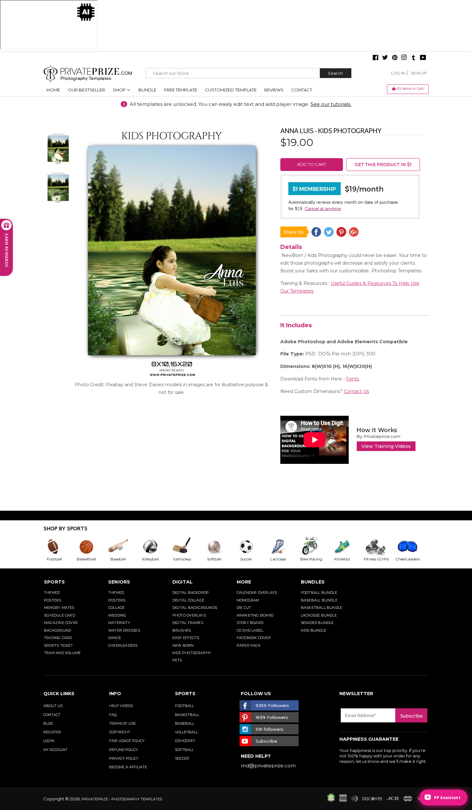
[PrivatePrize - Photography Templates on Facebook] (375, 58)
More (244, 582)
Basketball (187, 714)
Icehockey (185, 740)
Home (53, 89)
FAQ (113, 714)
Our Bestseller (86, 89)
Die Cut (244, 607)
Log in (398, 73)
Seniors (119, 582)
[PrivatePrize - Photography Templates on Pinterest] (395, 58)
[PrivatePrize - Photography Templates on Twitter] (385, 58)
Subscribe (411, 715)
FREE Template (180, 89)
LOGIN (48, 740)
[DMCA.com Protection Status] (331, 800)
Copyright (119, 732)
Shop (120, 89)
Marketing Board (255, 615)
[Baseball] (123, 547)
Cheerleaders (123, 645)
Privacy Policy (123, 758)
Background (57, 630)
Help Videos (121, 705)
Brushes (181, 630)
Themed (52, 592)
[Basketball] (91, 547)
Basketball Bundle (322, 607)
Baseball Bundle (319, 600)
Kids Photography (191, 653)
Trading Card (58, 637)
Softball (184, 749)
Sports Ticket (58, 645)
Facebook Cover (254, 637)
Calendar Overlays (257, 592)
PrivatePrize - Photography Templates (122, 799)
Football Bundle (319, 592)
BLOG (48, 723)
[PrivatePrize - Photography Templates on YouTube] (423, 58)
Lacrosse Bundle (319, 615)
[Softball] (219, 547)
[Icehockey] (187, 547)
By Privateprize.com (378, 436)
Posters (52, 600)
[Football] (59, 547)
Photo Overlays (189, 615)
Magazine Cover (61, 622)
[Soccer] (251, 547)
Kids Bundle (313, 630)
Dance (114, 637)
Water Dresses (124, 630)
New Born (183, 645)
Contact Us (356, 391)
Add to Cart (311, 164)
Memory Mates (59, 607)
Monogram (248, 600)
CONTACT (51, 714)
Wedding (117, 615)
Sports (54, 582)
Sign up (419, 73)
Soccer (182, 758)
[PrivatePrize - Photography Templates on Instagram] (404, 58)
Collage (116, 607)
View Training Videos (386, 446)
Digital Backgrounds (194, 607)
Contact (301, 89)
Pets (177, 660)
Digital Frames (187, 622)
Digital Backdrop (190, 592)
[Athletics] (347, 547)
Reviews (274, 89)
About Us (53, 705)
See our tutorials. (330, 104)
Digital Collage (188, 600)
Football (184, 705)
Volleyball (186, 732)
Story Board (250, 622)
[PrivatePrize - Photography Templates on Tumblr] (413, 58)
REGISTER (52, 732)
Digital (182, 582)
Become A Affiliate (128, 767)
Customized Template (231, 89)
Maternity (119, 622)
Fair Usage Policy (126, 740)
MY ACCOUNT (55, 749)
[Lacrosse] (283, 547)
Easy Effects (185, 637)
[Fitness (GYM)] (379, 547)
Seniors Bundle (317, 622)
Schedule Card (59, 615)
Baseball (184, 723)
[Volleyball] (155, 547)
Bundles (313, 582)
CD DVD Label (250, 630)
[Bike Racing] (315, 547)
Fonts (352, 379)
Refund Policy (123, 749)
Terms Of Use (122, 723)
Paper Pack (249, 645)
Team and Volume (62, 653)
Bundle (147, 89)
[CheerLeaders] (411, 547)
